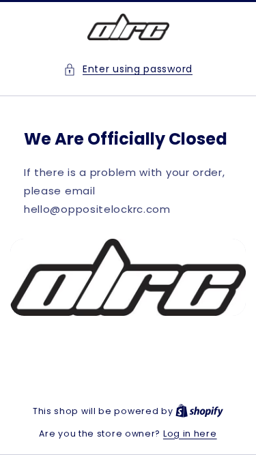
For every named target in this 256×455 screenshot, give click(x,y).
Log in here (190, 433)
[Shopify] (199, 411)
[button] (128, 69)
